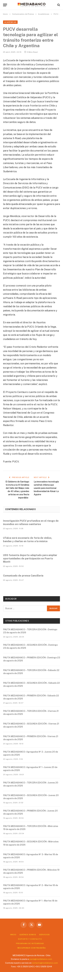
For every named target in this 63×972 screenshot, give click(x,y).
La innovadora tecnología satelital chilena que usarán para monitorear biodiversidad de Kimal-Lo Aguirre (46, 488)
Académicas (10, 22)
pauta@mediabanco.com (40, 959)
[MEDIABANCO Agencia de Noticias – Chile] (31, 5)
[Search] (58, 5)
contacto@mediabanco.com (45, 963)
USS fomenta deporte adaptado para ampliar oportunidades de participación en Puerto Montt (30, 558)
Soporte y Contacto (30, 939)
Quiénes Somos (27, 935)
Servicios (44, 935)
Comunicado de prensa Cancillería (23, 575)
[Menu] (5, 5)
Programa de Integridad (30, 943)
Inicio (13, 935)
